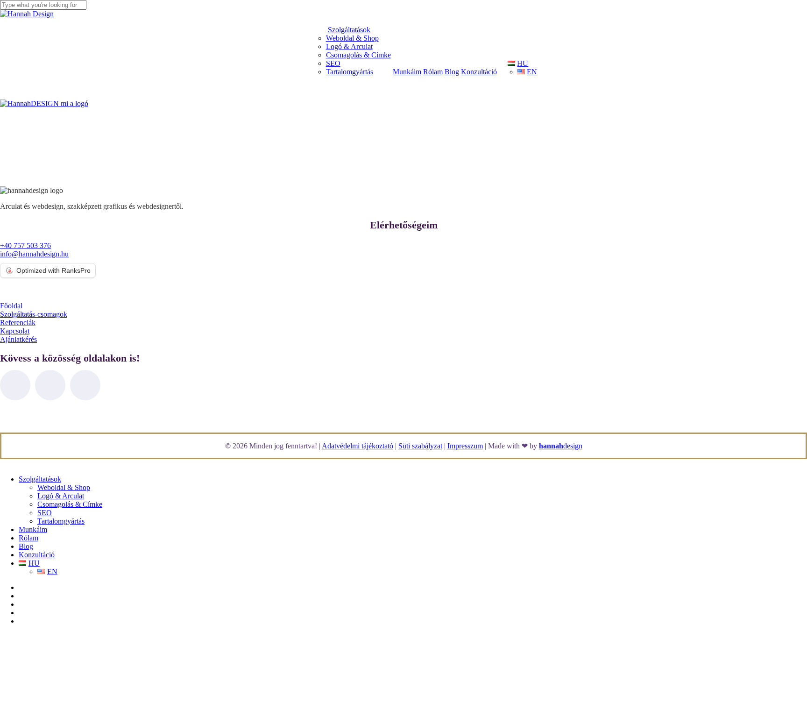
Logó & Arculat (60, 496)
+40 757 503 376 (25, 245)
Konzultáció (37, 555)
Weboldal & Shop (63, 487)
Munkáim (33, 529)
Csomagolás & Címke (69, 504)
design (560, 446)
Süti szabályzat (420, 446)
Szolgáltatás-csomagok (33, 314)
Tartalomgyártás (61, 521)
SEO (44, 513)
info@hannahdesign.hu (34, 254)
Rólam (28, 538)
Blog (26, 546)
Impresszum (465, 446)
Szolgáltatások (40, 479)
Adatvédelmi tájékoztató (357, 446)
